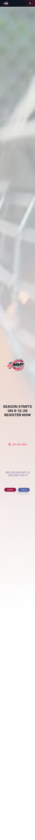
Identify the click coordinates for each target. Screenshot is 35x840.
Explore (10, 490)
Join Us (24, 490)
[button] (30, 3)
